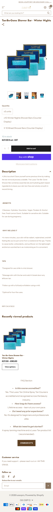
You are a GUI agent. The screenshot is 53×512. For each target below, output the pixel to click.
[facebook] (8, 477)
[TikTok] (14, 476)
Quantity (5, 106)
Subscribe (48, 486)
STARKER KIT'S (26, 443)
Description (9, 171)
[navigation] (11, 95)
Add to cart (31, 148)
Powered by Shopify (34, 495)
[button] (46, 58)
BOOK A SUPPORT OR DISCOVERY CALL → (35, 2)
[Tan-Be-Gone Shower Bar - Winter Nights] (14, 336)
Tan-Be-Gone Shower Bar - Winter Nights (13, 356)
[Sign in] (45, 7)
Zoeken (48, 13)
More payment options (26, 164)
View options (10, 367)
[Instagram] (3, 476)
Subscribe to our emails (12, 480)
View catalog (3, 7)
